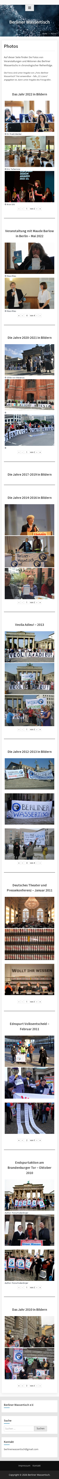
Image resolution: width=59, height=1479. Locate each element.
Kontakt (37, 1465)
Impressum (24, 1465)
